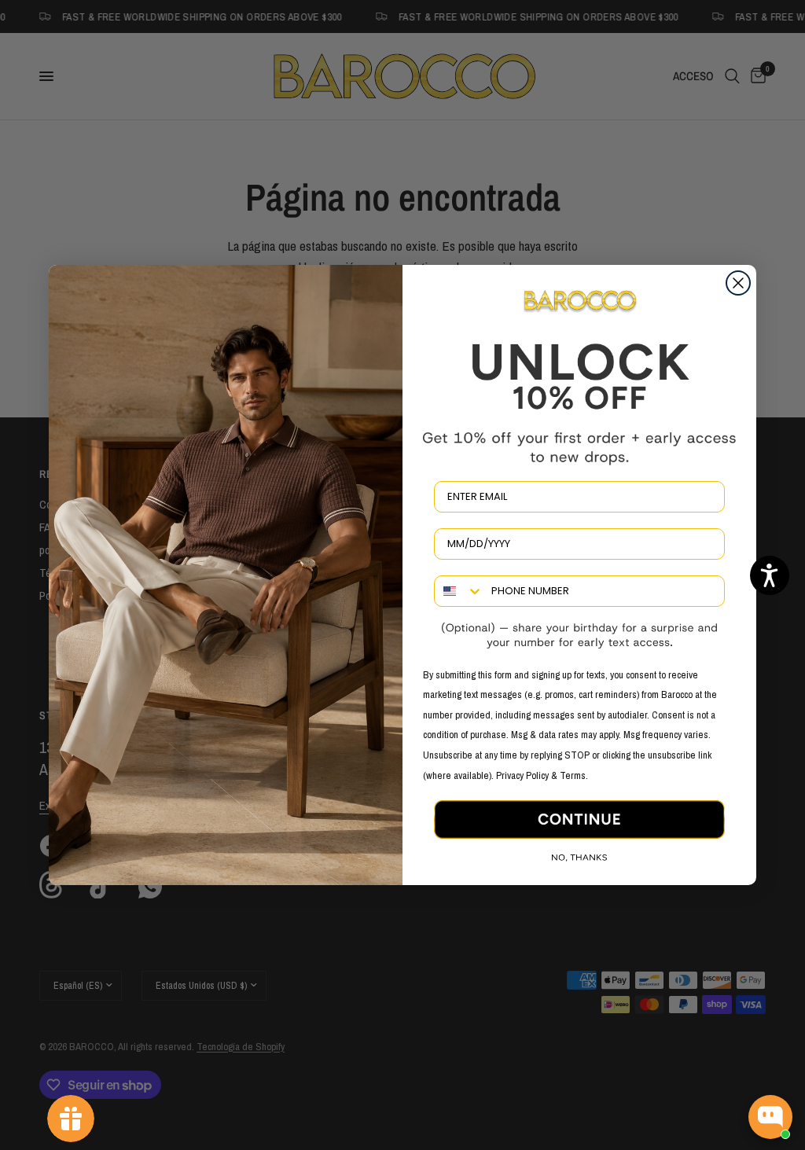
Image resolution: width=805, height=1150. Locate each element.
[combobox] (459, 591)
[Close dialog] (738, 283)
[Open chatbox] (770, 1117)
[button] (769, 575)
